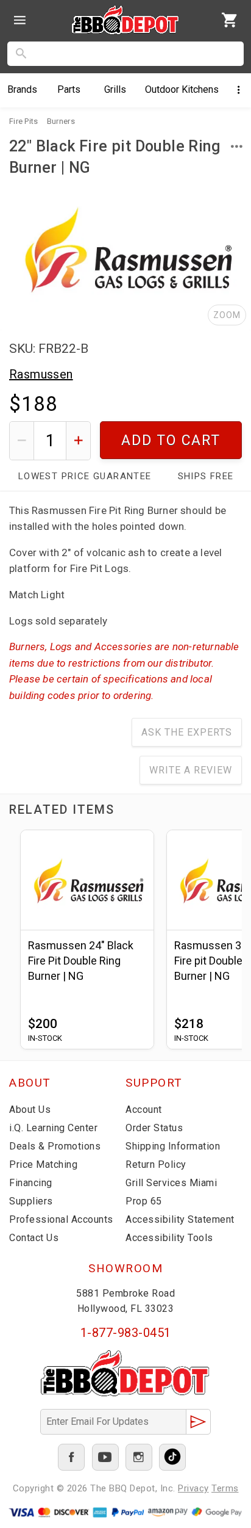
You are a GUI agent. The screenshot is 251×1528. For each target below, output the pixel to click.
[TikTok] (172, 1457)
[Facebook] (71, 1457)
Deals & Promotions (55, 1146)
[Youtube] (105, 1457)
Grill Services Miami (171, 1183)
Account (143, 1109)
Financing (30, 1183)
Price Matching (43, 1164)
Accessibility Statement (180, 1219)
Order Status (154, 1128)
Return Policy (155, 1164)
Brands (22, 89)
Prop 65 (143, 1201)
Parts (68, 89)
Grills (115, 89)
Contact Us (33, 1238)
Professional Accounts (61, 1219)
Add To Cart (171, 440)
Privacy (193, 1488)
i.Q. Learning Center (53, 1128)
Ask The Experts (186, 732)
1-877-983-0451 (125, 1332)
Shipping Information (172, 1146)
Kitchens (182, 89)
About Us (30, 1109)
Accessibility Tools (169, 1238)
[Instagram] (138, 1457)
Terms (225, 1488)
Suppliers (31, 1201)
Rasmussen (41, 374)
